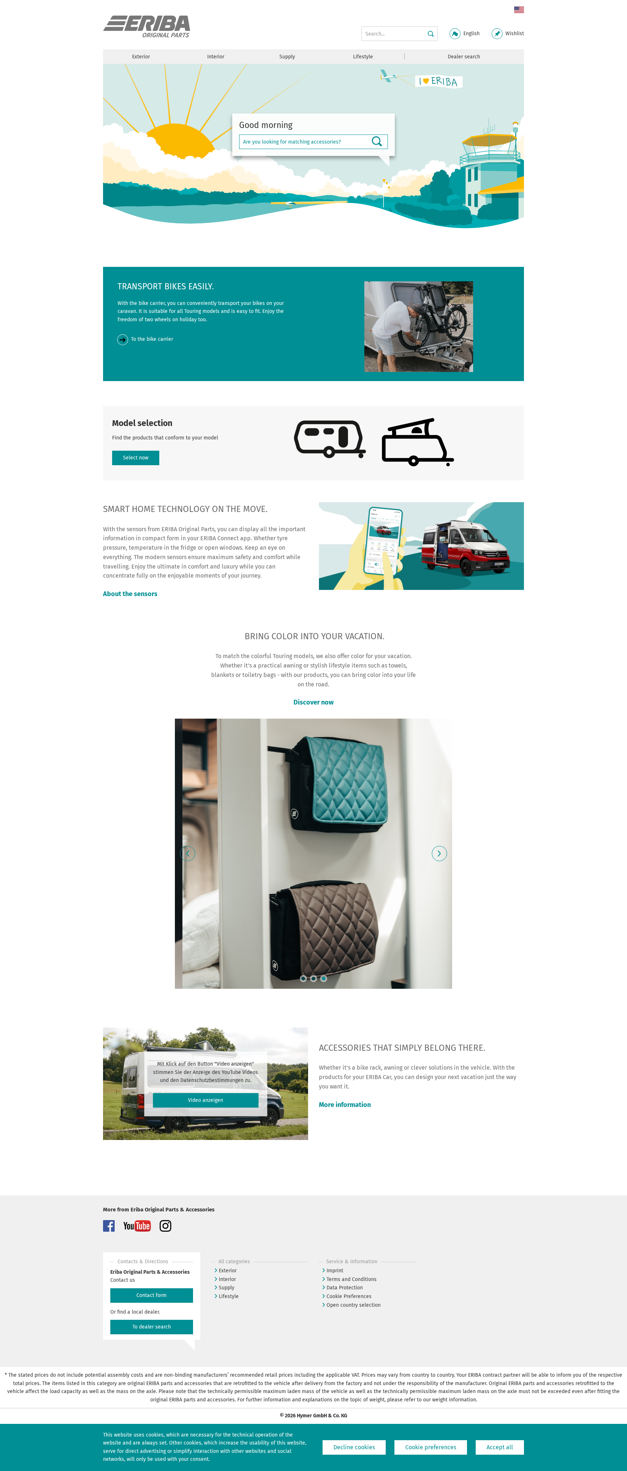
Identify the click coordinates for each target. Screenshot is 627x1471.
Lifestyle (229, 1296)
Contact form (151, 1295)
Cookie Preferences (349, 1296)
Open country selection (354, 1305)
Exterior (228, 1271)
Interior (227, 1279)
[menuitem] (516, 10)
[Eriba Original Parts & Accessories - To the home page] (146, 27)
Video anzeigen (205, 1100)
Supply (226, 1288)
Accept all (500, 1447)
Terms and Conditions (352, 1279)
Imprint (335, 1271)
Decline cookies (354, 1447)
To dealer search (151, 1327)
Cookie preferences (430, 1447)
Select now (135, 458)
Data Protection (345, 1288)
